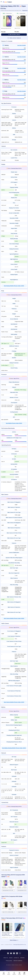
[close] (13, 15)
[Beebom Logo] (7, 2)
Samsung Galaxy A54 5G (6, 28)
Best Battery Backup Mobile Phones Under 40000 (14, 748)
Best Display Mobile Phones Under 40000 (14, 285)
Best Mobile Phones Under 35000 (14, 423)
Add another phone (14, 34)
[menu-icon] (1, 2)
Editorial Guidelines (17, 960)
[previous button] (3, 885)
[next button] (25, 885)
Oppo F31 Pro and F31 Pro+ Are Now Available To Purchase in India (19, 934)
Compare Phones (8, 944)
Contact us (16, 957)
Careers (11, 957)
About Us (6, 957)
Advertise (22, 957)
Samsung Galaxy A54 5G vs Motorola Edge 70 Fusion (9, 890)
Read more (24, 10)
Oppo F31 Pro (17, 28)
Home (2, 944)
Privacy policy (9, 960)
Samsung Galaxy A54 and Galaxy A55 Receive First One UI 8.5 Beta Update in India (7, 934)
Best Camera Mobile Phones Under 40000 (14, 618)
